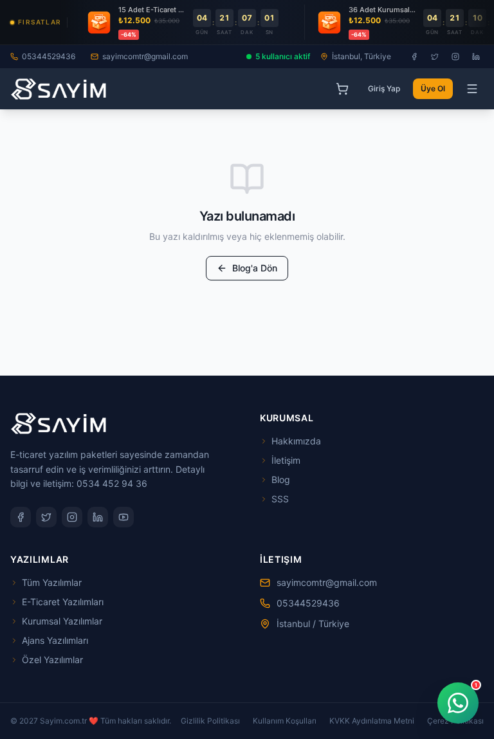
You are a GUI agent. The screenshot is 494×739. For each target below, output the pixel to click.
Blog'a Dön (254, 267)
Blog (280, 479)
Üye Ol (433, 88)
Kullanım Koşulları (284, 720)
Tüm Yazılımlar (52, 582)
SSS (280, 498)
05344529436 (48, 56)
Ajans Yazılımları (55, 640)
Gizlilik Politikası (210, 720)
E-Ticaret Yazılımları (63, 601)
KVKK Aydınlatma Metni (371, 720)
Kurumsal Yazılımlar (62, 621)
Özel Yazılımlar (52, 659)
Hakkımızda (296, 440)
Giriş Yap (384, 88)
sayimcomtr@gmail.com (145, 56)
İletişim (285, 460)
